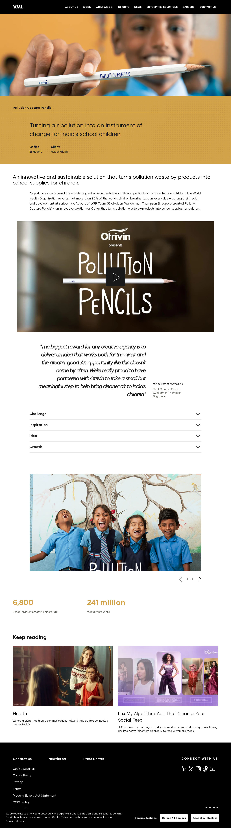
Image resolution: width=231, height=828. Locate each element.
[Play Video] (115, 276)
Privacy (18, 782)
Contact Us (22, 759)
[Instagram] (198, 768)
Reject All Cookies (174, 817)
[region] (115, 818)
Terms (17, 788)
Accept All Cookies (205, 817)
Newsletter (57, 759)
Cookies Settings (145, 817)
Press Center (93, 759)
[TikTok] (205, 769)
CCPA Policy (21, 802)
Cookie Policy (22, 775)
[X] (190, 768)
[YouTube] (212, 768)
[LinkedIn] (183, 768)
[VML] (18, 6)
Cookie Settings (24, 768)
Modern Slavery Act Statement (34, 795)
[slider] (87, 606)
